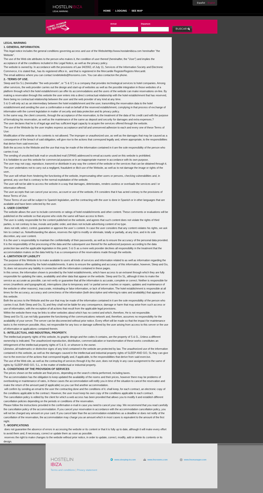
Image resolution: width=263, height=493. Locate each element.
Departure (145, 24)
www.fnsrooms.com (157, 459)
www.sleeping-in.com (125, 459)
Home (107, 10)
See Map (137, 10)
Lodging (121, 10)
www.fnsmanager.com (195, 459)
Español (201, 3)
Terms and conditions (63, 469)
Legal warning (60, 11)
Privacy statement (87, 469)
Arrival (113, 24)
